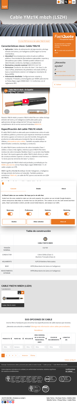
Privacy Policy (62, 400)
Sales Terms (50, 398)
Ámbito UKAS (71, 398)
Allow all (63, 221)
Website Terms (51, 400)
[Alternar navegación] (74, 2)
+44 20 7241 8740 (60, 71)
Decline (14, 221)
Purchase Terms (61, 398)
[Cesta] (22, 292)
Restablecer (38, 330)
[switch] (29, 213)
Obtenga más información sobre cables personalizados (50, 326)
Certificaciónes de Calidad (70, 370)
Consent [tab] (13, 188)
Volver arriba (69, 360)
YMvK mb (13, 175)
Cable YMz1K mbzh (9, 305)
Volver (58, 84)
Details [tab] (38, 188)
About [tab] (64, 188)
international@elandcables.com (65, 75)
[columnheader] (7, 338)
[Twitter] (5, 402)
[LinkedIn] (2, 402)
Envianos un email (19, 398)
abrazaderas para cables (16, 141)
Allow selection (39, 221)
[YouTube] (13, 402)
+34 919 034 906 (6, 398)
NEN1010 (38, 124)
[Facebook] (10, 402)
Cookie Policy (72, 400)
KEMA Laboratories (8, 165)
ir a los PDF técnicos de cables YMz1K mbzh (34, 41)
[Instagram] (8, 402)
